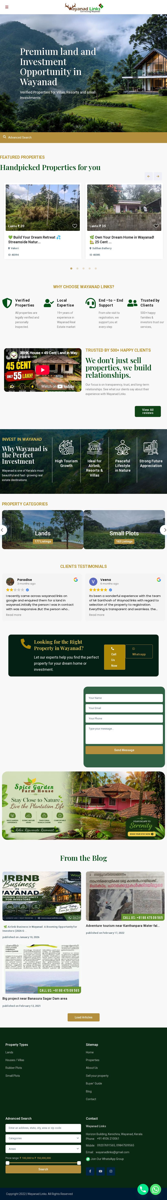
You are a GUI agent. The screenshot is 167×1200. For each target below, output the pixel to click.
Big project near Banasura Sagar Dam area (34, 998)
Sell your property (97, 1075)
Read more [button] (13, 615)
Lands (43, 533)
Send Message (124, 750)
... (26, 930)
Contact (91, 1099)
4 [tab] (90, 268)
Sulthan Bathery (101, 248)
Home (90, 1052)
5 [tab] (96, 268)
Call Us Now (114, 660)
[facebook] (90, 1171)
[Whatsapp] (155, 1189)
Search (43, 1169)
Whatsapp (139, 654)
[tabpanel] (42, 222)
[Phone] (142, 1189)
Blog (89, 1091)
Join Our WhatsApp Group (107, 1159)
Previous (149, 176)
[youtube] (100, 1171)
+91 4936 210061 (108, 1138)
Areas (12, 1148)
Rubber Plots (13, 1067)
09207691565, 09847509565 (115, 1145)
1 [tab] (71, 268)
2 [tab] (77, 268)
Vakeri (15, 248)
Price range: (12, 1158)
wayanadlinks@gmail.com (112, 1152)
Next (158, 176)
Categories (15, 1138)
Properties (92, 1060)
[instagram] (111, 1171)
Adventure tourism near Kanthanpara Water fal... (123, 926)
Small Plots (124, 533)
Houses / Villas (14, 1060)
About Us (92, 1067)
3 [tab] (83, 268)
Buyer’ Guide (94, 1083)
